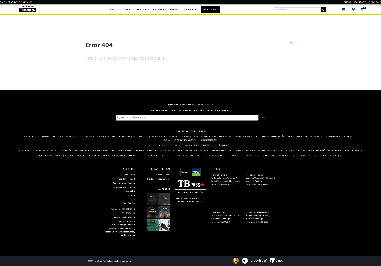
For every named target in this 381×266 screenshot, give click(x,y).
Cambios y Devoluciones (124, 187)
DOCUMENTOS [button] (159, 9)
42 (174, 156)
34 (215, 156)
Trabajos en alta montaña (272, 136)
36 (140, 156)
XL (341, 156)
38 (151, 156)
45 (192, 156)
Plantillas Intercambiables (158, 178)
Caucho (39, 156)
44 (186, 156)
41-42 (273, 156)
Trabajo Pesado (158, 136)
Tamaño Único (285, 156)
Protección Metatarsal (122, 150)
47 (204, 156)
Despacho (130, 191)
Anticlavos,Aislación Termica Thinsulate (269, 150)
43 (180, 156)
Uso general (28, 136)
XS (320, 156)
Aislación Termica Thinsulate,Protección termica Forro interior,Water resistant (325, 150)
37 (145, 156)
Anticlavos (24, 150)
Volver (292, 43)
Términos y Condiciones (124, 183)
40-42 (297, 156)
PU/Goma (69, 156)
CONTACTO (175, 9)
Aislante (80, 156)
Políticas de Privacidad (124, 178)
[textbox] (299, 9)
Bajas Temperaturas (86, 136)
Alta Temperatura (67, 136)
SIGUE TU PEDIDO (210, 9)
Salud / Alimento (203, 136)
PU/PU (49, 156)
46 (198, 156)
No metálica (164, 145)
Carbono (188, 145)
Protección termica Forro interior (76, 150)
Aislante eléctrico (127, 136)
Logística (166, 140)
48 (209, 156)
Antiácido (143, 136)
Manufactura (350, 136)
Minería (238, 136)
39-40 (257, 156)
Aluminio (225, 145)
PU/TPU (58, 156)
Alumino (177, 145)
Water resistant (101, 150)
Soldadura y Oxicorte (47, 136)
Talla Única (231, 156)
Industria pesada (333, 136)
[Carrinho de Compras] (360, 9)
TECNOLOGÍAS (142, 9)
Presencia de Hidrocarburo (180, 136)
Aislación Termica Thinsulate (45, 150)
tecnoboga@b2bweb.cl (124, 217)
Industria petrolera (208, 140)
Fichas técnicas (163, 174)
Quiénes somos (128, 174)
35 (221, 156)
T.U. (241, 156)
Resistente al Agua (107, 136)
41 (169, 156)
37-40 (313, 156)
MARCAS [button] (128, 9)
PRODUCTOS (113, 9)
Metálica (106, 156)
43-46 (305, 156)
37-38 (265, 156)
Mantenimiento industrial (185, 140)
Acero (152, 145)
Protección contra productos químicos (305, 136)
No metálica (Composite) (206, 145)
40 (163, 156)
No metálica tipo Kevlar (124, 156)
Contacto (131, 195)
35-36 (248, 156)
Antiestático (93, 156)
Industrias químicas (222, 136)
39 (157, 156)
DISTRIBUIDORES (191, 9)
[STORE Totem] (27, 9)
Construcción (251, 136)
